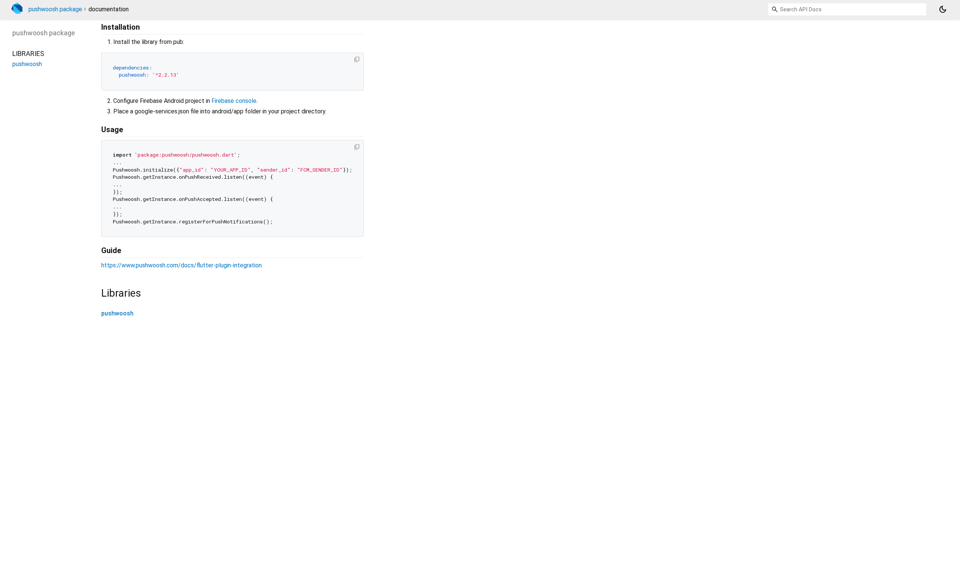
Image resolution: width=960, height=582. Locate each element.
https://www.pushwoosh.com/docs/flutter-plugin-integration (181, 265)
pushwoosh (117, 313)
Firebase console (234, 100)
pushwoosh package (55, 9)
